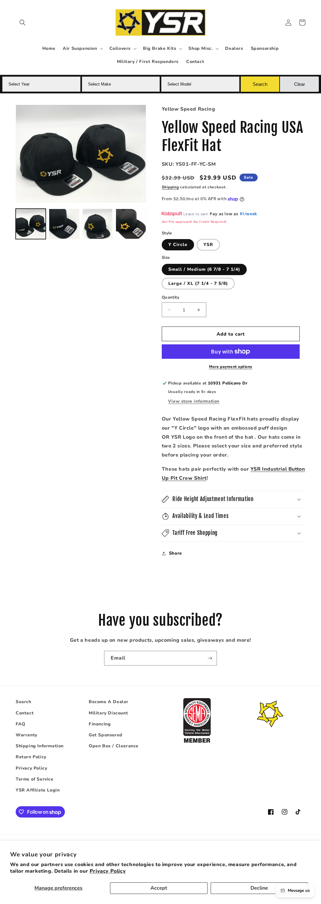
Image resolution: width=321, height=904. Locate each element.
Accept (158, 888)
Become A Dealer (109, 702)
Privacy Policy (108, 871)
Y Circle (177, 245)
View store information (193, 401)
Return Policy (31, 757)
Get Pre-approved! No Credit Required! (194, 221)
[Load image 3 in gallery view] (97, 224)
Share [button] (175, 553)
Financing (100, 724)
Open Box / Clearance (114, 746)
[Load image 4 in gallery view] (131, 224)
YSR (208, 245)
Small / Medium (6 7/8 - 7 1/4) (204, 269)
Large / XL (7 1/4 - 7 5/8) (198, 283)
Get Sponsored (106, 735)
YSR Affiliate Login (38, 790)
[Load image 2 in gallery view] (64, 224)
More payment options (230, 366)
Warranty (26, 735)
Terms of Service (35, 779)
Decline (259, 888)
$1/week (248, 214)
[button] (22, 22)
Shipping (170, 187)
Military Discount (108, 713)
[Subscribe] (210, 658)
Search (23, 702)
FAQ (20, 724)
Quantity (170, 297)
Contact (25, 713)
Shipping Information (40, 746)
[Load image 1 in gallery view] (31, 224)
